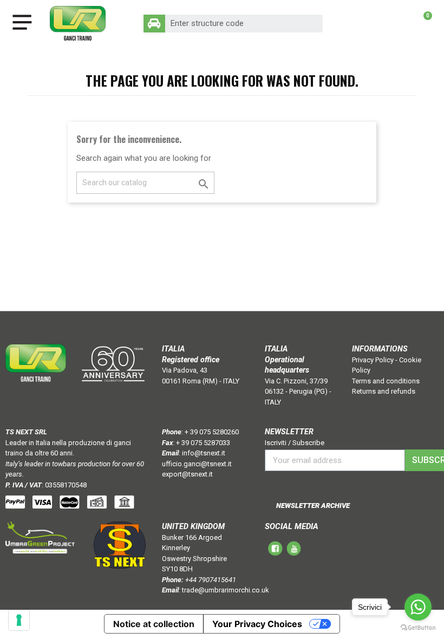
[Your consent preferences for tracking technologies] (19, 620)
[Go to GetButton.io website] (418, 627)
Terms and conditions (386, 381)
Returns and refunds (383, 391)
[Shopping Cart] (422, 23)
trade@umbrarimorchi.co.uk (225, 590)
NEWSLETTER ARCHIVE (313, 505)
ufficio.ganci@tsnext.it (197, 464)
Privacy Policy (373, 360)
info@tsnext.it (203, 453)
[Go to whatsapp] (418, 607)
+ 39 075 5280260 (212, 432)
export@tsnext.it (187, 474)
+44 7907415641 (210, 580)
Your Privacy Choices (257, 623)
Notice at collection (153, 623)
